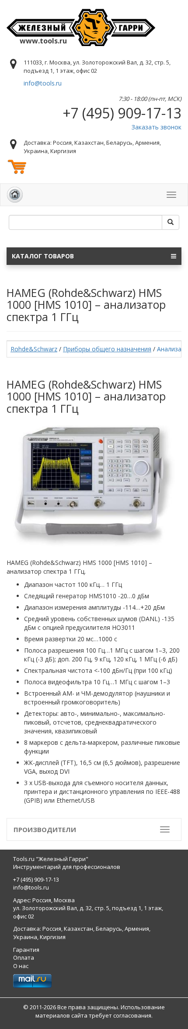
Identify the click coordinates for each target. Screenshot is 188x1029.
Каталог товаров (43, 256)
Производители (45, 829)
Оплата (23, 957)
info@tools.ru (43, 83)
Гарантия (26, 950)
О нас (20, 966)
